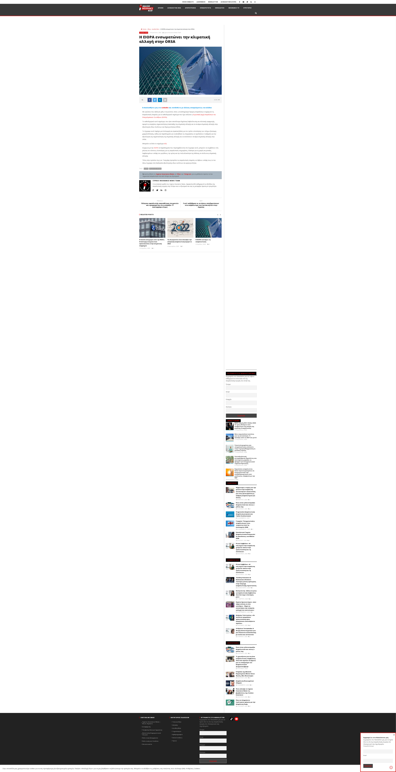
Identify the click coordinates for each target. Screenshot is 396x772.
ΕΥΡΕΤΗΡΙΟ (247, 8)
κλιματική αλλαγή (155, 168)
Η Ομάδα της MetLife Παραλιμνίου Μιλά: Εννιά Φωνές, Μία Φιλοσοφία (245, 674)
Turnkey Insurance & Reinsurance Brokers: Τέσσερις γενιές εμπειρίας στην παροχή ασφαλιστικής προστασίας (246, 582)
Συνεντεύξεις (177, 737)
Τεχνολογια (176, 731)
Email (227, 392)
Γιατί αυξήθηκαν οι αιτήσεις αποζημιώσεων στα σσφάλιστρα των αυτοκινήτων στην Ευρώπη (201, 204)
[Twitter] (247, 2)
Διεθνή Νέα (155, 29)
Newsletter (213, 2)
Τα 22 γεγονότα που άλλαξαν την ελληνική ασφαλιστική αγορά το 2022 (179, 242)
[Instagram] (255, 2)
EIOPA (156, 148)
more (216, 100)
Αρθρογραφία (177, 734)
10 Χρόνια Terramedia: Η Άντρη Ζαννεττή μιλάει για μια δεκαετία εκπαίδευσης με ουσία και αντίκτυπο (246, 632)
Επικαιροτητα (205, 8)
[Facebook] (240, 2)
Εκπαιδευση (219, 8)
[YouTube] (243, 2)
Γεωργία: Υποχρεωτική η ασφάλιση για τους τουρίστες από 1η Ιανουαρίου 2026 (245, 524)
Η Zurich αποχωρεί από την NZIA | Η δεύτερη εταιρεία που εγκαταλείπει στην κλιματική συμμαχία (151, 243)
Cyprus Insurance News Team (172, 32)
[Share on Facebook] (150, 100)
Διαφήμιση (146, 726)
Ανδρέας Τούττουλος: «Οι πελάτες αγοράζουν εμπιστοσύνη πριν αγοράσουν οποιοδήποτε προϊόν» (245, 619)
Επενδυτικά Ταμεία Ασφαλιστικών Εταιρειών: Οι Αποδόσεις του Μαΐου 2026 (245, 535)
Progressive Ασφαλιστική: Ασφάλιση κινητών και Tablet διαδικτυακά (245, 514)
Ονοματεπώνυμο (368, 746)
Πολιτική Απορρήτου (150, 738)
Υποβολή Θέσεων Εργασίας (152, 730)
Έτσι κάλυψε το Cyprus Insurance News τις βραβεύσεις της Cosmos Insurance (244, 692)
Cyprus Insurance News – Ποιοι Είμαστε (151, 722)
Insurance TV (233, 8)
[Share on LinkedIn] (160, 100)
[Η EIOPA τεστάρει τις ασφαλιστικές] (209, 228)
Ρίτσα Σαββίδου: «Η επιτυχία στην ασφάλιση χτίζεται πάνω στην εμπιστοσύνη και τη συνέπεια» (245, 547)
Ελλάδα (175, 725)
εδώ (165, 144)
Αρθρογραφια (190, 8)
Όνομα (228, 384)
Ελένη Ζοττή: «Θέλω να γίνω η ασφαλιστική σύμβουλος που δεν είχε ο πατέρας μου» (246, 594)
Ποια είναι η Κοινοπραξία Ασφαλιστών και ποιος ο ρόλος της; (245, 505)
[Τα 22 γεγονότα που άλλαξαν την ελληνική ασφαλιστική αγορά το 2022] (180, 228)
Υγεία (174, 741)
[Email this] (165, 100)
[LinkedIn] (251, 2)
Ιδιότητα (228, 407)
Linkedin (165, 108)
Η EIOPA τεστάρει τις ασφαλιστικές (203, 241)
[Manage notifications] (391, 767)
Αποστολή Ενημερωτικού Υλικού (151, 734)
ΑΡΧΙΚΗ (160, 8)
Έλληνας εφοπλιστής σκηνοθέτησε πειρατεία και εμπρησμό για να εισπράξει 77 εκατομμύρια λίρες (159, 204)
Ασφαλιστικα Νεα (174, 8)
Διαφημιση (201, 2)
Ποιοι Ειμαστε (188, 2)
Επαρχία (228, 399)
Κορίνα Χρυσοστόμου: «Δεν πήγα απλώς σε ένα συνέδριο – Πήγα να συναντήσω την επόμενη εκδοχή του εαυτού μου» (246, 606)
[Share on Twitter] (155, 100)
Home (144, 29)
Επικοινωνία (147, 744)
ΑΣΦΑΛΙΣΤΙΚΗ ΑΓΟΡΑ (228, 2)
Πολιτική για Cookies (150, 741)
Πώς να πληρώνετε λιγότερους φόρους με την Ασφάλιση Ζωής (245, 702)
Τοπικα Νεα (176, 722)
